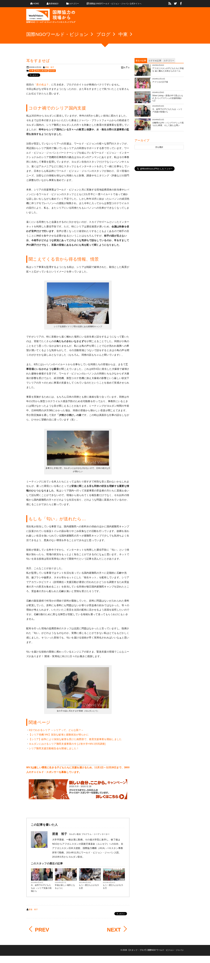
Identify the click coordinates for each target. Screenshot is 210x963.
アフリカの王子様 (160, 82)
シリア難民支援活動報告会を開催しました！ (54, 748)
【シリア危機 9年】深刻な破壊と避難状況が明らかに (59, 734)
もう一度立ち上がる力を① (113, 886)
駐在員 (52, 70)
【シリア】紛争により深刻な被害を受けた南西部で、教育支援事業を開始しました (75, 739)
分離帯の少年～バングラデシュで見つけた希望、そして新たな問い (168, 124)
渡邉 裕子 (49, 67)
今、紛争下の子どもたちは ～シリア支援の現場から (41, 888)
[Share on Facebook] (181, 3)
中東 (32, 70)
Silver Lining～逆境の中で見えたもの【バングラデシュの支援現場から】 (167, 98)
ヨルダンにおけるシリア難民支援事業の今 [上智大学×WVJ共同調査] (67, 743)
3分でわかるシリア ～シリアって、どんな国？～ (56, 730)
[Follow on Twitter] (175, 3)
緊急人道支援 (41, 70)
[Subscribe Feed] (170, 3)
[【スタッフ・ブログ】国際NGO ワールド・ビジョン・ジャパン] (50, 17)
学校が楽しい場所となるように (65, 886)
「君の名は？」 (42, 84)
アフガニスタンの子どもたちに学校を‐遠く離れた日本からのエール (168, 69)
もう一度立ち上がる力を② (89, 886)
